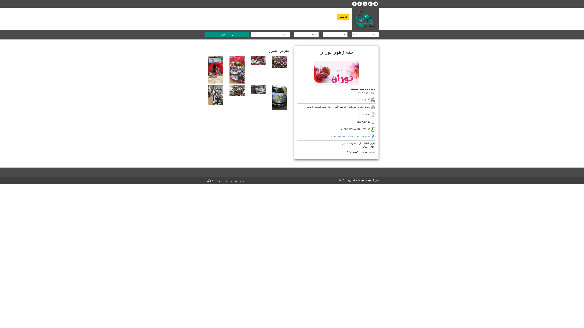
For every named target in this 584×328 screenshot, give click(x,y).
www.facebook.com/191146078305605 (350, 136)
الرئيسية (343, 17)
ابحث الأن (226, 34)
